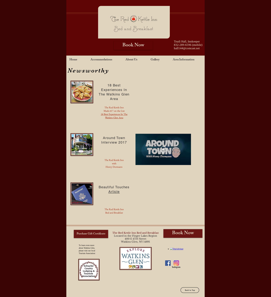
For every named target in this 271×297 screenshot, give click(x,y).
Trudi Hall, (181, 41)
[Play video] (163, 149)
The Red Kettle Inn (133, 19)
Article (114, 191)
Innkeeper (194, 41)
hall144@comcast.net (187, 48)
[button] (105, 60)
